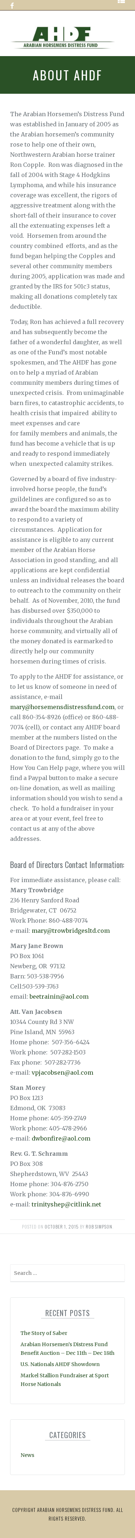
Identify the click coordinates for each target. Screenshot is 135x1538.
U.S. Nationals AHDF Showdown (60, 1364)
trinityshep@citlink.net (66, 1204)
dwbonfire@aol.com (61, 1138)
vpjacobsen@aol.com (62, 1072)
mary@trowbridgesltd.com (71, 930)
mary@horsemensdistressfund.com (62, 707)
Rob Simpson (99, 1226)
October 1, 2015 (62, 1226)
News (27, 1455)
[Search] (118, 1274)
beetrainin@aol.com (59, 996)
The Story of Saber (44, 1333)
